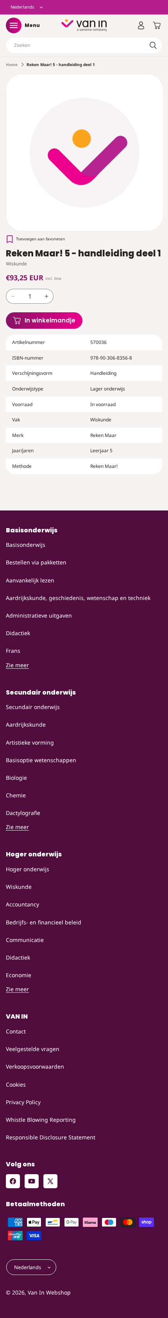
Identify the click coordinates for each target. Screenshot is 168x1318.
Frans (13, 650)
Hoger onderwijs (27, 869)
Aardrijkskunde (26, 724)
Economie (18, 975)
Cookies (16, 1084)
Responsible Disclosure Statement (50, 1137)
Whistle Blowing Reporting (41, 1119)
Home (12, 64)
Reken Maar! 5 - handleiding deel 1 (61, 64)
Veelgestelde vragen (32, 1049)
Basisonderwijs (25, 544)
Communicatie (25, 940)
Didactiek (18, 633)
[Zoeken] (153, 45)
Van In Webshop (49, 1292)
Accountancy (22, 904)
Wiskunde (19, 886)
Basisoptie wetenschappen (41, 760)
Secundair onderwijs (33, 707)
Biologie (16, 777)
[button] (13, 25)
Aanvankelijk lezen (30, 580)
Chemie (16, 795)
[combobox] (84, 45)
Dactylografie (23, 813)
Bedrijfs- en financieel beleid (43, 922)
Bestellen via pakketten (36, 562)
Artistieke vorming (30, 742)
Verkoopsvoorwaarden (35, 1066)
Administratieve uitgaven (39, 615)
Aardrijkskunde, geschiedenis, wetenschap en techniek (78, 598)
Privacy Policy (23, 1102)
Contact (16, 1031)
